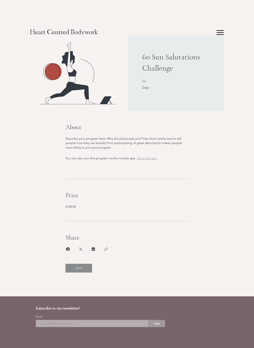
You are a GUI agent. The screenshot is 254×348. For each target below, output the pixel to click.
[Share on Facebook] (67, 249)
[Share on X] (80, 249)
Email (39, 316)
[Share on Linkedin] (93, 249)
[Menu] (220, 32)
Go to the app (147, 158)
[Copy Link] (106, 249)
